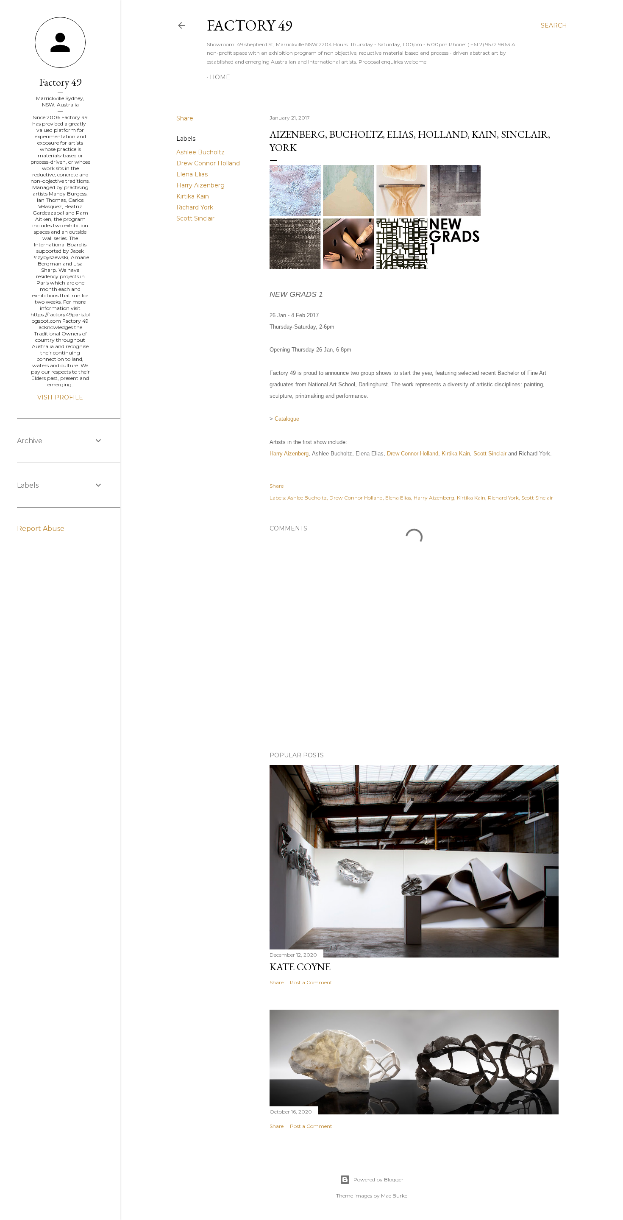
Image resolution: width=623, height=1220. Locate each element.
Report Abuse (40, 529)
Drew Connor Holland (208, 163)
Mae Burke (394, 1195)
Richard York (194, 207)
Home (220, 77)
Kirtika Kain (192, 196)
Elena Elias (192, 174)
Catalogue (287, 419)
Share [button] (184, 118)
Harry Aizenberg (200, 185)
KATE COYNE (300, 966)
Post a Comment (311, 982)
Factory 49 (249, 25)
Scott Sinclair (195, 218)
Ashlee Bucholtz (200, 152)
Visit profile (60, 397)
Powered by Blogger (378, 1179)
